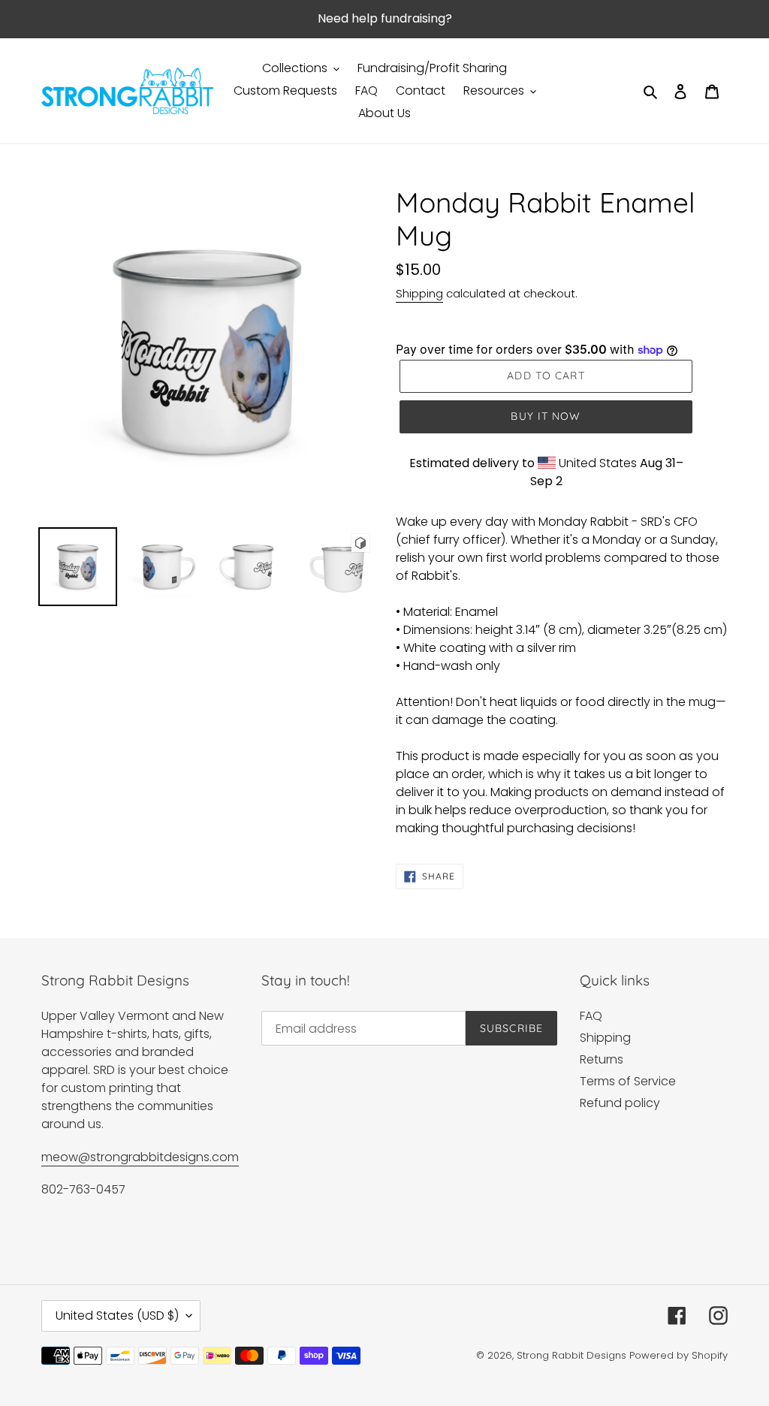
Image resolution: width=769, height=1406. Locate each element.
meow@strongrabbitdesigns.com (140, 1157)
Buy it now (546, 416)
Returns (601, 1059)
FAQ (591, 1015)
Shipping (419, 293)
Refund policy (620, 1103)
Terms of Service (628, 1081)
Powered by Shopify (678, 1355)
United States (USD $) (117, 1315)
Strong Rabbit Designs (571, 1355)
